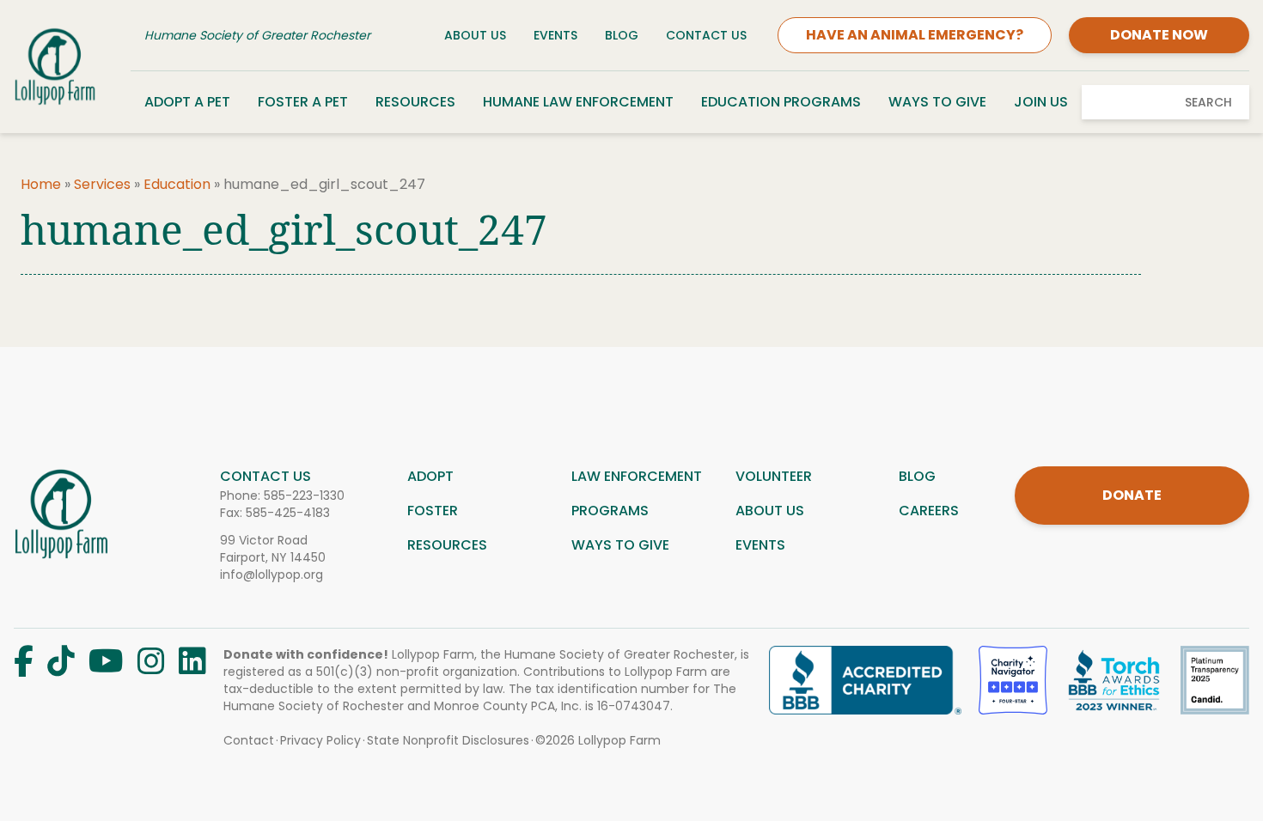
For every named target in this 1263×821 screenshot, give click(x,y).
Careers (929, 510)
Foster (432, 510)
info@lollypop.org (271, 574)
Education (176, 184)
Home (41, 184)
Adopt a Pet (187, 102)
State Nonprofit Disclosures (448, 740)
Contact (248, 740)
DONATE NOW (1159, 35)
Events (555, 35)
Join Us (1041, 102)
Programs (610, 510)
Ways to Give (937, 102)
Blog (621, 35)
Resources (415, 102)
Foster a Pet (303, 102)
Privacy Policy (320, 740)
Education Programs (781, 102)
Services (102, 184)
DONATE (1132, 495)
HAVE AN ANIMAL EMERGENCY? (914, 35)
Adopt (430, 476)
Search (1208, 102)
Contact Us (706, 35)
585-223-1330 (304, 495)
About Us (475, 35)
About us (769, 510)
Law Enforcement (636, 476)
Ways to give (620, 545)
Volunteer (773, 476)
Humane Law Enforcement (578, 102)
